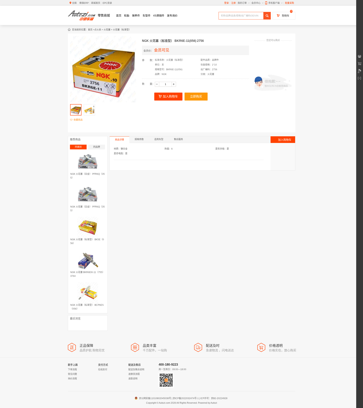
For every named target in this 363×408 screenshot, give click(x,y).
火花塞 (107, 29)
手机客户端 (274, 3)
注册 (233, 3)
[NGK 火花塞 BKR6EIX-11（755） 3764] (87, 260)
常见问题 (72, 374)
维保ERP (84, 3)
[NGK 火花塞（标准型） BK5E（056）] (87, 227)
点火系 (97, 29)
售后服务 (178, 139)
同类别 (78, 147)
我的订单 (242, 3)
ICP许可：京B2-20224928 (213, 398)
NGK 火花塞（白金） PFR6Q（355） (87, 176)
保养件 (136, 15)
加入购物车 (170, 96)
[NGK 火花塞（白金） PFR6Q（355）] (87, 161)
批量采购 (289, 3)
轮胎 (126, 15)
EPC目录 (107, 3)
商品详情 (119, 139)
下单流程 (72, 369)
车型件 (146, 15)
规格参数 (139, 139)
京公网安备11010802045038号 (153, 398)
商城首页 (95, 3)
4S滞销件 (158, 15)
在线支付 (102, 369)
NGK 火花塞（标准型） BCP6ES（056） (87, 307)
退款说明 (132, 378)
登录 (226, 3)
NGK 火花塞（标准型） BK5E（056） (87, 241)
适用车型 (158, 139)
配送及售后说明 (136, 369)
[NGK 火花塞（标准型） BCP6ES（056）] (87, 292)
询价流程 (72, 378)
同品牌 (96, 147)
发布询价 (172, 15)
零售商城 (104, 15)
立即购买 (196, 96)
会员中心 (256, 3)
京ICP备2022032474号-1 (186, 398)
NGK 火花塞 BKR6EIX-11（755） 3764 (87, 274)
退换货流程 (134, 374)
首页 (118, 15)
